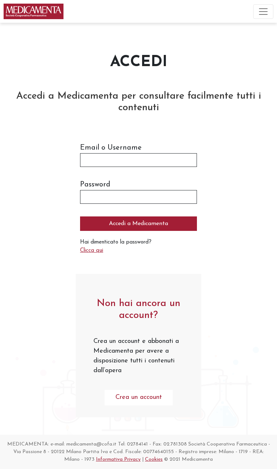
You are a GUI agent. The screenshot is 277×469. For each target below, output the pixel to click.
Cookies (154, 459)
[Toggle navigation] (263, 11)
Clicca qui (91, 250)
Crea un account (138, 397)
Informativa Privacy (118, 459)
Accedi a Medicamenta (138, 224)
